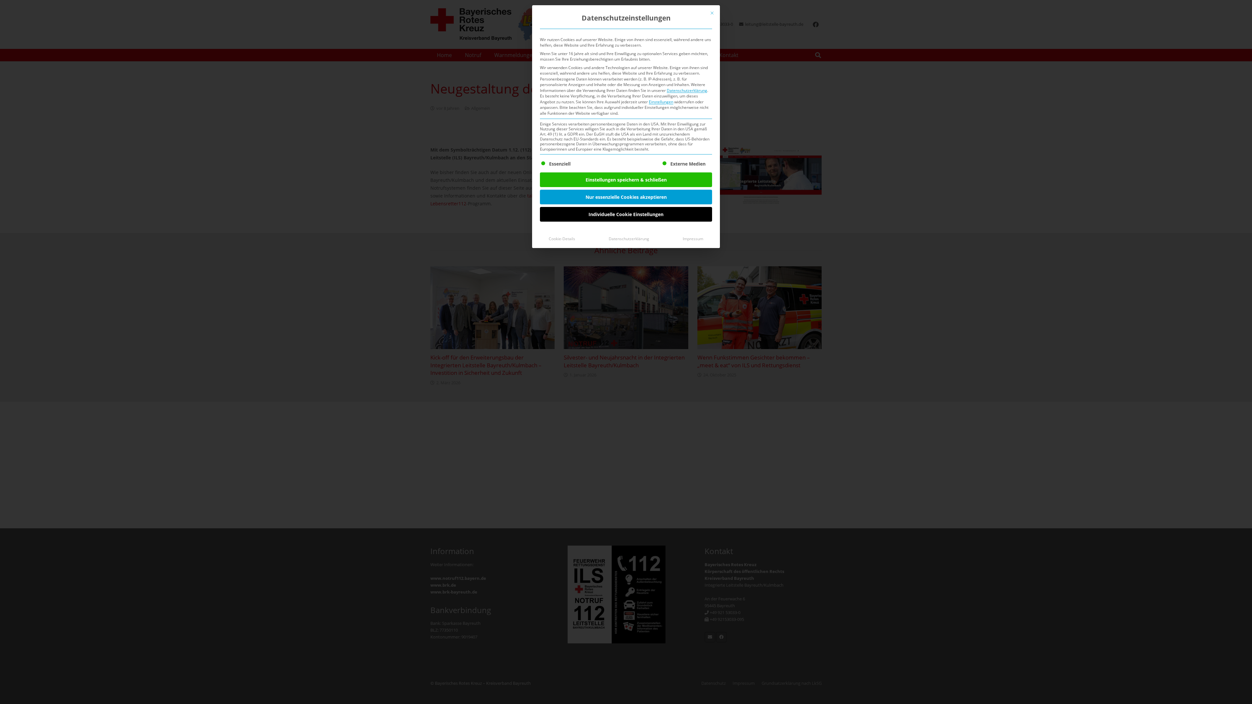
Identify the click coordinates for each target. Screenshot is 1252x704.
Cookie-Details (562, 239)
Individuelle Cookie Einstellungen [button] (626, 214)
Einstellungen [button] (661, 102)
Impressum (693, 239)
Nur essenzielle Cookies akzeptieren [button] (626, 197)
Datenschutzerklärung (687, 90)
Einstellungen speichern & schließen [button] (626, 180)
